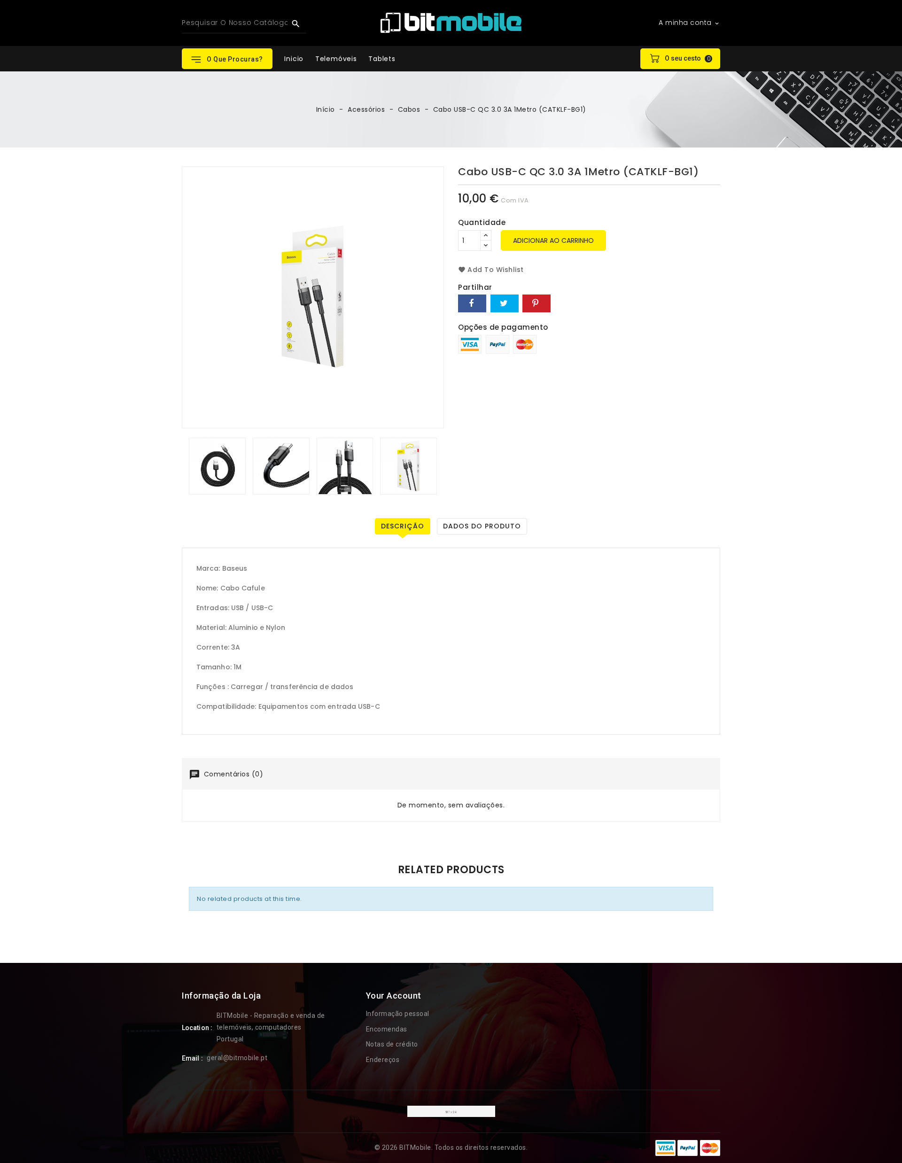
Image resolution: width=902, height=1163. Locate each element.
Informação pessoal (397, 1013)
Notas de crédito (392, 1044)
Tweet (504, 303)
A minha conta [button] (689, 23)
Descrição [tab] (402, 526)
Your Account (393, 995)
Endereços (383, 1059)
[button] (227, 58)
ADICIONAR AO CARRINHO (553, 240)
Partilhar (472, 303)
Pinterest (536, 303)
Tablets (382, 58)
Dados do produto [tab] (482, 526)
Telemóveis (336, 58)
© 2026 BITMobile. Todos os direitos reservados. (451, 1147)
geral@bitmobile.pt (237, 1058)
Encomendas (386, 1029)
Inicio (293, 58)
